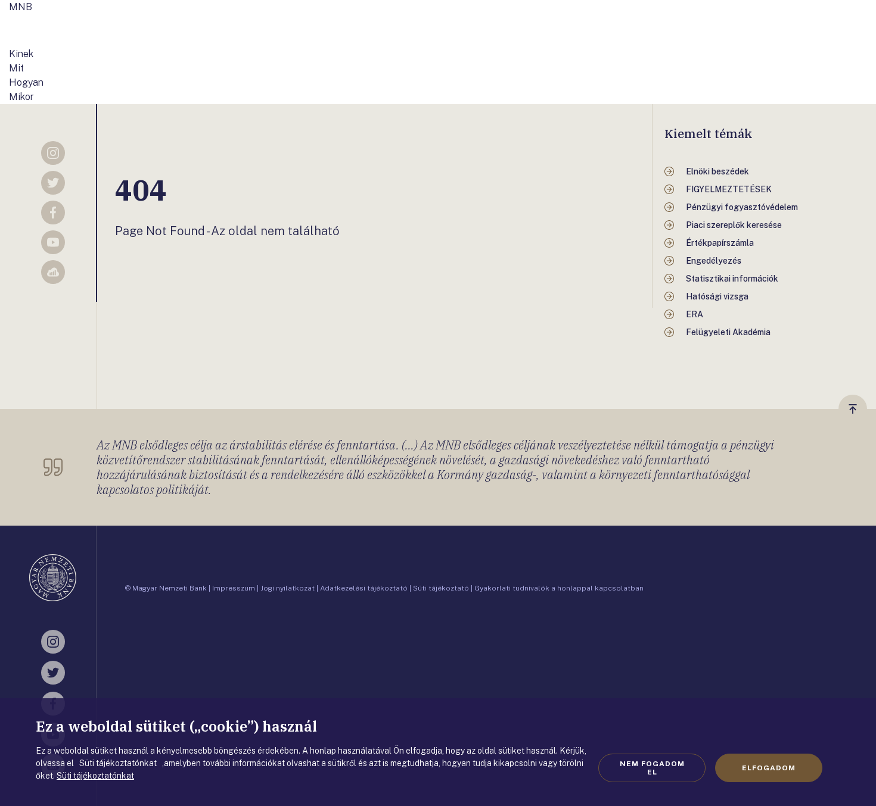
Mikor (21, 96)
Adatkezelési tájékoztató (364, 588)
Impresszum (233, 588)
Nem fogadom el (652, 768)
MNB (20, 7)
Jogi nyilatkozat (287, 588)
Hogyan (26, 82)
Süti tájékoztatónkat (95, 775)
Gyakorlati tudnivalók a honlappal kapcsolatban (559, 588)
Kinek (21, 54)
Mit (16, 68)
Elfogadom (769, 768)
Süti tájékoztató (441, 588)
